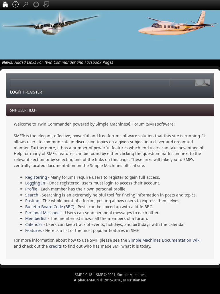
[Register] (46, 5)
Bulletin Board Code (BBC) (49, 206)
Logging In (35, 183)
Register (33, 92)
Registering (36, 177)
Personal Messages (43, 212)
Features (33, 230)
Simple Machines (131, 274)
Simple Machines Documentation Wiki (164, 240)
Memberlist (36, 218)
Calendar (33, 224)
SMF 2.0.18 (83, 274)
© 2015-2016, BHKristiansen (110, 280)
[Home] (5, 5)
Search (31, 195)
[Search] (26, 5)
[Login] (36, 5)
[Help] (15, 5)
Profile (31, 189)
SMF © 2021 (105, 274)
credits (55, 246)
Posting (32, 200)
